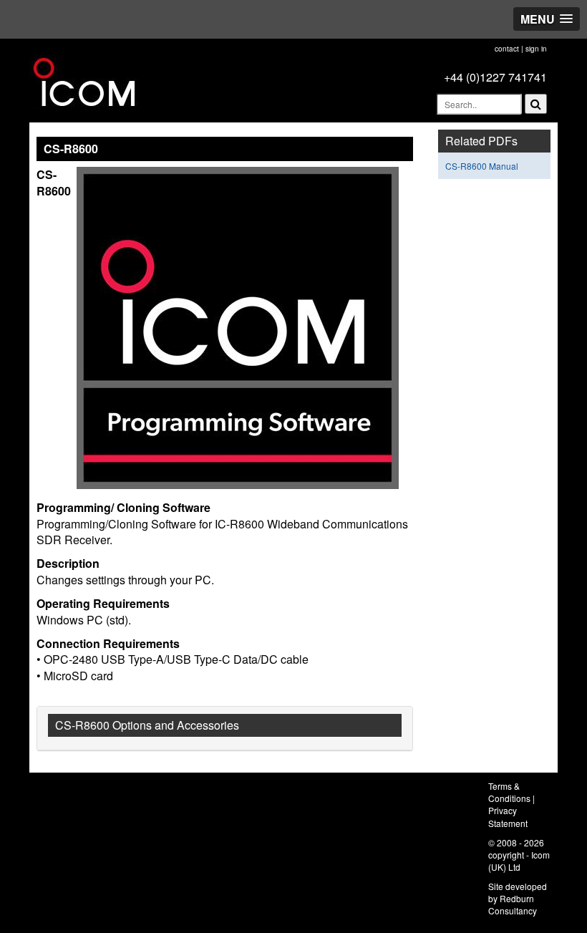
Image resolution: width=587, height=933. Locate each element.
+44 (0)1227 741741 (495, 77)
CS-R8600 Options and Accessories (147, 725)
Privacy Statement (508, 816)
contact (507, 49)
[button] (546, 19)
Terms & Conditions (509, 792)
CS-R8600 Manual (481, 166)
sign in (536, 49)
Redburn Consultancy (512, 904)
